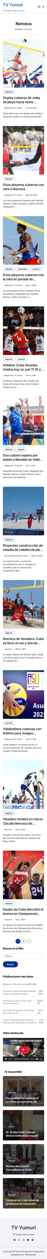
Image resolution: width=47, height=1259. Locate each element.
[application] (23, 1049)
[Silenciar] (37, 1059)
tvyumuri (36, 269)
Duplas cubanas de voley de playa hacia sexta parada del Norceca (21, 102)
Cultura (11, 1127)
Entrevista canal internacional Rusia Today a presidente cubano (19, 992)
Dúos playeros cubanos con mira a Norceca (23, 187)
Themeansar (30, 1254)
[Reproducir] (6, 1059)
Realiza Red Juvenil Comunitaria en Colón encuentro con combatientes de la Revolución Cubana (23, 1171)
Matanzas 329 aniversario (15, 984)
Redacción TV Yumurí (13, 108)
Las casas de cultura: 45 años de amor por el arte (18, 1011)
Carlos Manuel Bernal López (16, 556)
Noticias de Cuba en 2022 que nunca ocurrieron (17, 1002)
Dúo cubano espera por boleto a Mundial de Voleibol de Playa (23, 459)
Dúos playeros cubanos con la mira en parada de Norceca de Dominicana (23, 279)
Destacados (22, 269)
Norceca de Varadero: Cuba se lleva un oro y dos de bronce (23, 643)
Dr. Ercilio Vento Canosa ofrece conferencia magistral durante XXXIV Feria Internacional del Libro (23, 1137)
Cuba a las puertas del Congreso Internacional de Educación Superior (20, 1021)
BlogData (16, 1254)
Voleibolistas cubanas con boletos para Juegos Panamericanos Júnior (22, 733)
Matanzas (12, 1093)
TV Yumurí (13, 4)
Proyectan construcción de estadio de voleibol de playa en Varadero (23, 549)
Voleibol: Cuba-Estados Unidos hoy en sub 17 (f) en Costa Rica (23, 369)
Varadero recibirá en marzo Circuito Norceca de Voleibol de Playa (23, 823)
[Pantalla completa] (41, 1059)
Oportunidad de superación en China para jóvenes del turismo (22, 1102)
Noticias (21, 449)
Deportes (8, 92)
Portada (18, 29)
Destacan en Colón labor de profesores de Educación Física (22, 1204)
